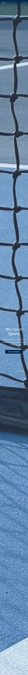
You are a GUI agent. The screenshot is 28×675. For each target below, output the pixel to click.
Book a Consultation (14, 351)
